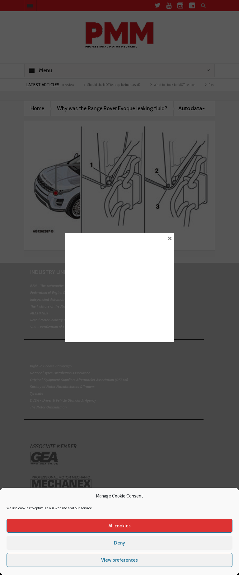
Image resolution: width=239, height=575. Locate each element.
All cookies (120, 526)
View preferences (119, 560)
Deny (119, 543)
